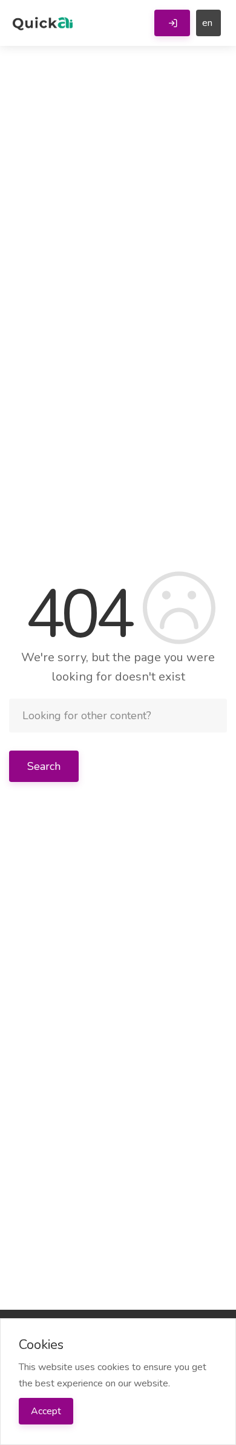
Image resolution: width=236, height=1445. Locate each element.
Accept (46, 1411)
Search (44, 766)
